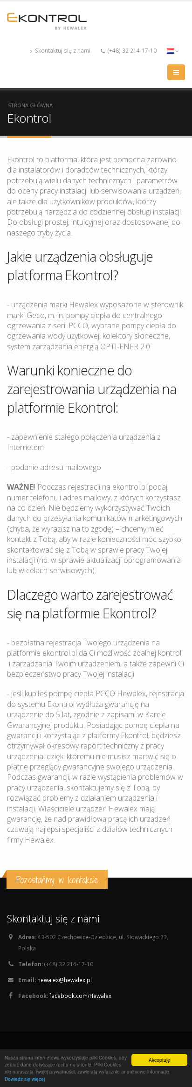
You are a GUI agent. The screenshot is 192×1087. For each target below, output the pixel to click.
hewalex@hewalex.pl (64, 979)
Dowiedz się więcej (25, 1078)
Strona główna (30, 105)
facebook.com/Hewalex (80, 995)
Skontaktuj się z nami (62, 50)
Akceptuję (159, 1059)
